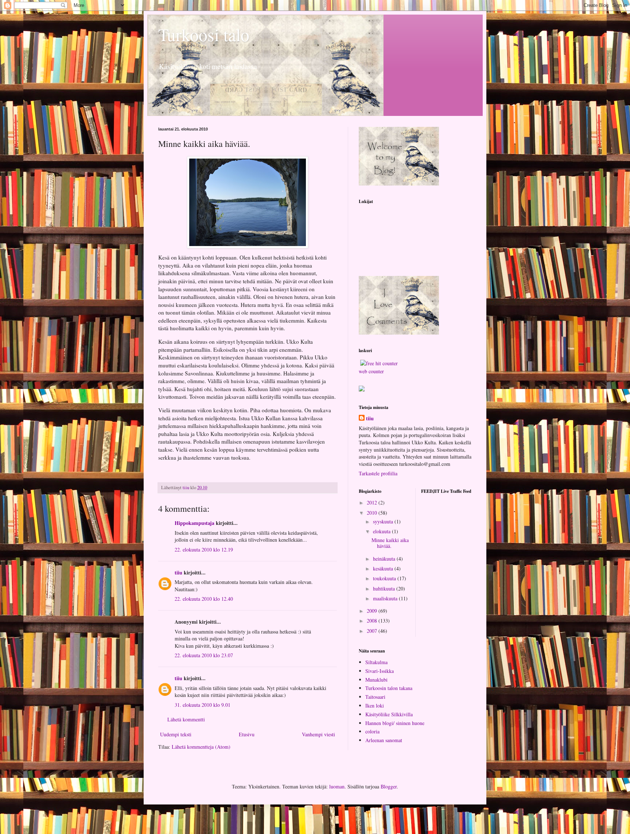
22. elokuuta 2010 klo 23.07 (204, 655)
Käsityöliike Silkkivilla (389, 714)
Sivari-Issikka (379, 670)
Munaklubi (376, 679)
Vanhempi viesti (318, 734)
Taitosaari (375, 696)
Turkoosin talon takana (388, 688)
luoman (337, 786)
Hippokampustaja (194, 523)
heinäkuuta (385, 558)
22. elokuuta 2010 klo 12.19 (204, 549)
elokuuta (382, 531)
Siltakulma (376, 662)
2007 (372, 630)
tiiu (178, 572)
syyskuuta (383, 521)
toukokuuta (385, 578)
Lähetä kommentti (186, 719)
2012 (372, 502)
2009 (372, 610)
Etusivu (246, 734)
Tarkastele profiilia (378, 473)
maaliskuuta (386, 598)
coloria (372, 731)
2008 (372, 620)
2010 (372, 512)
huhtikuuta (384, 588)
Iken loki (374, 705)
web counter (371, 371)
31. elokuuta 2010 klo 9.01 (202, 704)
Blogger (389, 786)
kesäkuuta (383, 568)
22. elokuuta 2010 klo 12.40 (204, 598)
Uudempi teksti (175, 734)
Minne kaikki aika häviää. (390, 543)
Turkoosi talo (203, 34)
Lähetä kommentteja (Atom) (201, 746)
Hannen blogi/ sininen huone (394, 723)
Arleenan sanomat (383, 740)
